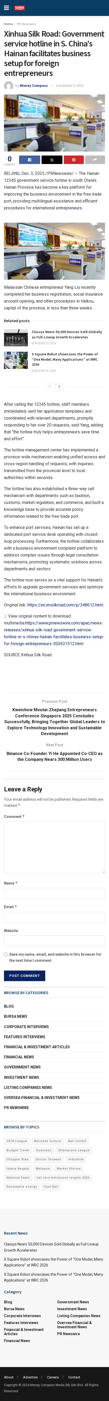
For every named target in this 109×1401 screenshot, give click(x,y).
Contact (74, 1377)
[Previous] (50, 386)
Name (11, 883)
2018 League (17, 1141)
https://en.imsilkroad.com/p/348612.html (65, 604)
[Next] (59, 386)
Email (10, 906)
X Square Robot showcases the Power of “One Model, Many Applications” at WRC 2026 (65, 359)
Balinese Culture (47, 1141)
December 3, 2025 (70, 86)
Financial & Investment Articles (37, 1047)
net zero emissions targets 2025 (63, 1177)
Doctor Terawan (48, 1159)
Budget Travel (18, 1150)
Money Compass (34, 86)
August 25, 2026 (45, 343)
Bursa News (15, 1016)
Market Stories (69, 1168)
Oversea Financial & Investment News (42, 1098)
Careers (53, 1377)
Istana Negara (18, 1168)
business (43, 1150)
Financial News (19, 1057)
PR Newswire (26, 24)
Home (8, 24)
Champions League (74, 1150)
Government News (22, 1067)
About (8, 1377)
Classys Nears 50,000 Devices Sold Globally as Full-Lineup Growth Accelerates (67, 334)
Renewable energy (22, 1186)
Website (11, 931)
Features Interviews (24, 1037)
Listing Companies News (28, 1087)
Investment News (21, 1077)
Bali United (77, 1141)
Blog (9, 1006)
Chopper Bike (18, 1159)
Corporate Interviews (26, 1027)
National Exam (18, 1177)
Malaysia (43, 1168)
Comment (14, 816)
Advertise (30, 1377)
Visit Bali (51, 1186)
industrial (76, 1159)
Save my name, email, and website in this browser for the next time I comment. (55, 957)
